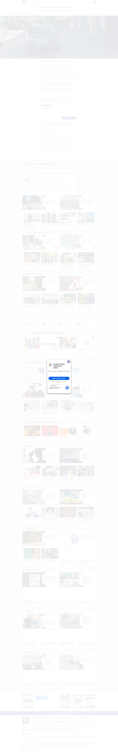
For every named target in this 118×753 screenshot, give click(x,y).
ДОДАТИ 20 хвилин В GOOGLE (59, 378)
